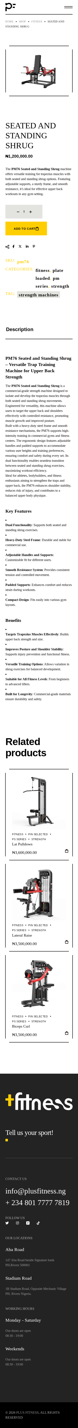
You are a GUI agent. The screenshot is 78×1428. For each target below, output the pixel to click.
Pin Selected (38, 834)
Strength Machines (38, 294)
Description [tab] (19, 329)
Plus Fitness (27, 1412)
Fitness (43, 270)
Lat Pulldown (22, 844)
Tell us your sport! (29, 1132)
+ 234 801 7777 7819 (37, 1202)
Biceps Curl (21, 1026)
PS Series (19, 839)
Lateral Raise (22, 935)
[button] (66, 852)
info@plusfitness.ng (35, 1191)
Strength (60, 286)
